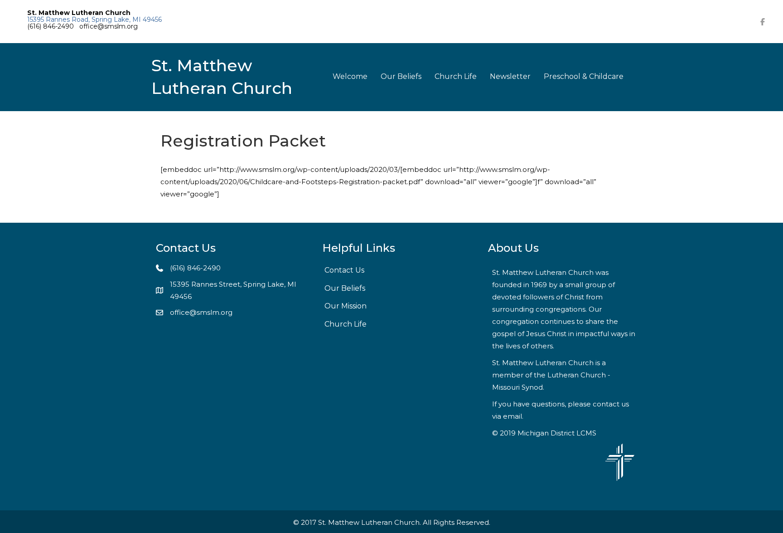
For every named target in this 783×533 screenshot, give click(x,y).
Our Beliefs (401, 76)
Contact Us (344, 270)
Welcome (350, 76)
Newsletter (510, 76)
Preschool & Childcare (584, 76)
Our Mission (345, 306)
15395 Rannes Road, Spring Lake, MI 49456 (94, 19)
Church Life (456, 76)
